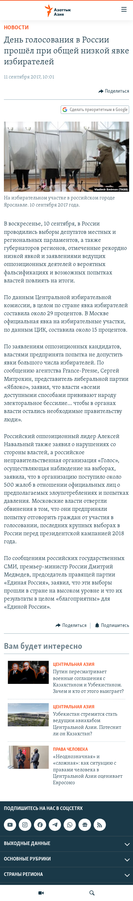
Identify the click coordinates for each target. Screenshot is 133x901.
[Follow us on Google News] (84, 825)
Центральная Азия (74, 664)
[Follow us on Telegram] (55, 825)
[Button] (113, 91)
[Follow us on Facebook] (40, 825)
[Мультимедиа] (41, 893)
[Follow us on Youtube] (10, 825)
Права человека (70, 749)
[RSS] (100, 825)
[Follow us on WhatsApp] (70, 825)
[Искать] (92, 893)
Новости (16, 28)
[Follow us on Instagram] (25, 825)
